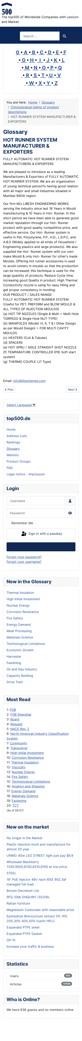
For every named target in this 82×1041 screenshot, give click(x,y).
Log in (41, 547)
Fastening (19, 801)
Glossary (13, 449)
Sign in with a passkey (44, 534)
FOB (13, 710)
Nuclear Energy (23, 772)
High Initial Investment (27, 753)
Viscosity (18, 767)
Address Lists (17, 436)
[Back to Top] (75, 1033)
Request (16, 724)
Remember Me (22, 523)
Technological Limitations (31, 781)
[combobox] (40, 36)
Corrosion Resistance (28, 758)
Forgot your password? (24, 557)
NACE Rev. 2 (19, 729)
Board (14, 719)
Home (11, 429)
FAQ (10, 468)
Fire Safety (20, 777)
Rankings (13, 442)
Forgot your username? (24, 562)
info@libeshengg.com (29, 381)
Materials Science (25, 796)
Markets (13, 455)
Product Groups (18, 461)
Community (18, 743)
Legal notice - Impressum (26, 474)
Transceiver (19, 748)
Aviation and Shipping (28, 786)
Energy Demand (23, 791)
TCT (15, 805)
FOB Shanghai (20, 714)
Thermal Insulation (25, 762)
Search (72, 36)
